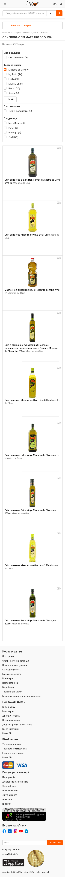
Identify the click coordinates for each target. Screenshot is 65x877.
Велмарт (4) (15, 132)
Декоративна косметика (15, 781)
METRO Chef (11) (18, 83)
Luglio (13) (14, 79)
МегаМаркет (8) (17, 123)
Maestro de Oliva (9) (19, 69)
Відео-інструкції (10, 729)
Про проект (8, 656)
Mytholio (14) (15, 74)
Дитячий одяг (9, 795)
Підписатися (55, 842)
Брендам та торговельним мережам (21, 696)
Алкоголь (7, 799)
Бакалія (44, 32)
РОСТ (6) (13, 127)
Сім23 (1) (13, 137)
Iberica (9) (14, 93)
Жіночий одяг (9, 786)
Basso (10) (14, 88)
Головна (6, 32)
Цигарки (6, 804)
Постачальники (10, 683)
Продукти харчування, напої (25, 32)
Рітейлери (7, 678)
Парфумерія (8, 777)
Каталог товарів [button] (20, 25)
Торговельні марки (12, 691)
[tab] (32, 25)
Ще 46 (10, 99)
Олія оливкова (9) (18, 57)
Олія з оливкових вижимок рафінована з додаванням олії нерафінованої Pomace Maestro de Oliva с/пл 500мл (31, 348)
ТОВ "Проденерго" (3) (20, 111)
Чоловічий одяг (10, 790)
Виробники (8, 687)
